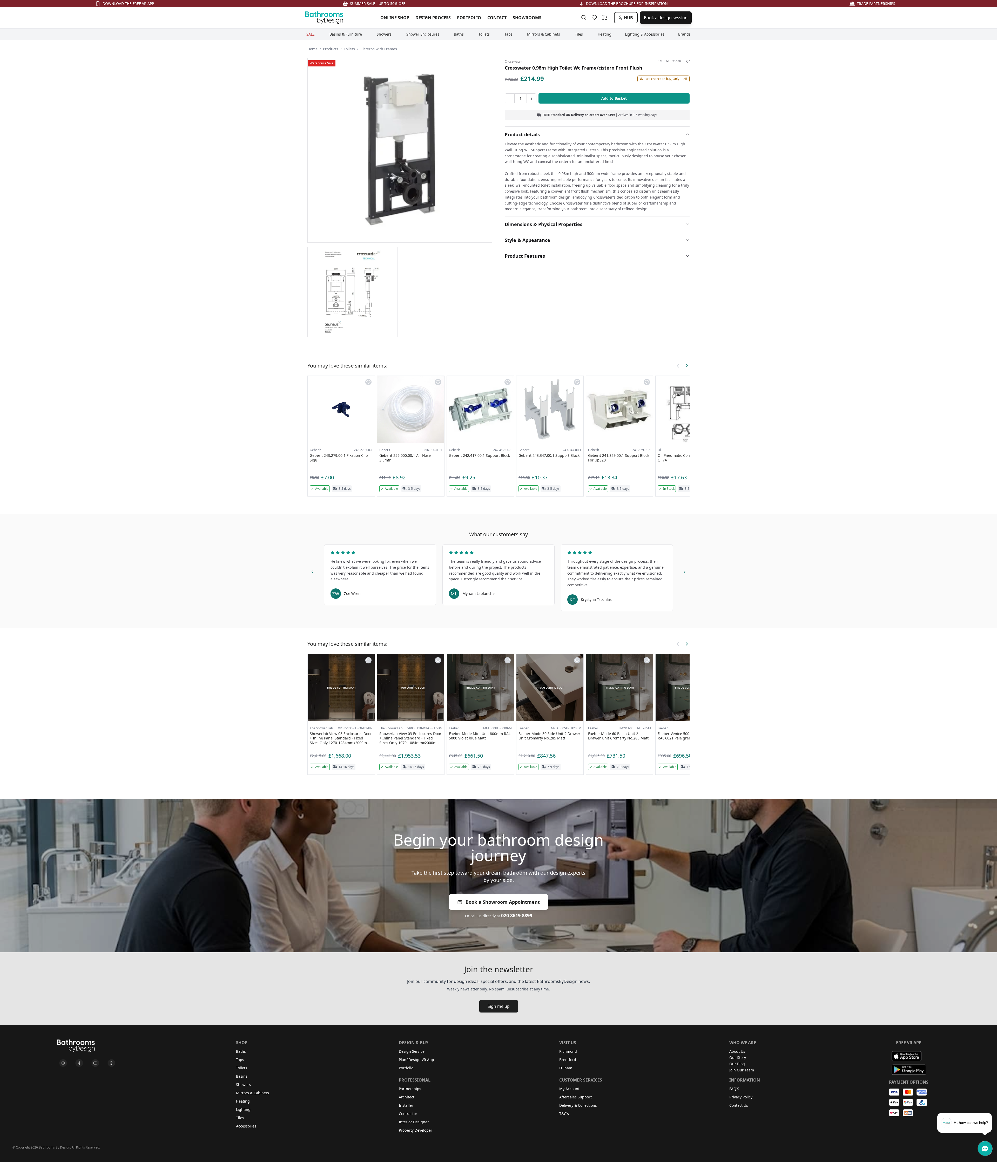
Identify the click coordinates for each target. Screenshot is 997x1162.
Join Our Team (741, 1070)
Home (312, 48)
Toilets (349, 48)
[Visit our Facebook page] (79, 1063)
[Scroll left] (678, 366)
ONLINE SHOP (394, 18)
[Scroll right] (686, 366)
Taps (240, 1059)
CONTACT (497, 18)
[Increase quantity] (531, 98)
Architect (406, 1097)
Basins (241, 1076)
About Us (737, 1051)
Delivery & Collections (578, 1105)
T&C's (564, 1113)
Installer (406, 1105)
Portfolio (406, 1067)
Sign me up (499, 1006)
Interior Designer (414, 1121)
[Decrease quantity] (509, 98)
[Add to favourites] (688, 61)
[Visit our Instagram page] (63, 1063)
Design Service (412, 1051)
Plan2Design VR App (416, 1059)
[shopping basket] (606, 17)
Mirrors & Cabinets (252, 1092)
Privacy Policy (740, 1097)
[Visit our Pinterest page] (111, 1063)
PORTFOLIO (469, 18)
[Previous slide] (312, 571)
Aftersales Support (575, 1097)
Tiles (240, 1117)
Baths (241, 1051)
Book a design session (666, 18)
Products (330, 48)
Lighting (243, 1109)
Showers (243, 1084)
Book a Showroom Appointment (503, 902)
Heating (243, 1101)
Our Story (737, 1057)
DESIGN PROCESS (433, 18)
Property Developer (415, 1130)
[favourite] (595, 17)
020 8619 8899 (516, 915)
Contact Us (738, 1105)
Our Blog (737, 1063)
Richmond (568, 1051)
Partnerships (410, 1088)
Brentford (567, 1059)
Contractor (408, 1113)
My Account (569, 1088)
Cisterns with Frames (378, 48)
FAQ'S (734, 1088)
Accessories (246, 1126)
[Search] (584, 17)
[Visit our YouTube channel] (95, 1063)
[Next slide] (684, 571)
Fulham (565, 1067)
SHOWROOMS (527, 18)
